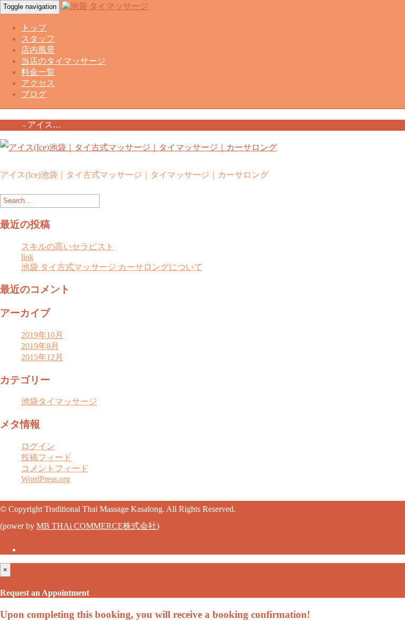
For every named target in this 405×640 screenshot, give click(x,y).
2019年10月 (42, 335)
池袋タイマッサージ (59, 401)
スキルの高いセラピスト (67, 246)
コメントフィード (55, 468)
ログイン (38, 446)
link (27, 257)
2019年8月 (40, 346)
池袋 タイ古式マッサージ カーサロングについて (111, 267)
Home (10, 124)
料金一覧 (38, 71)
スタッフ (38, 38)
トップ (33, 27)
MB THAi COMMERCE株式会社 (96, 525)
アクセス (38, 83)
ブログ (33, 94)
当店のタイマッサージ (63, 60)
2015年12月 (42, 357)
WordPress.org (45, 478)
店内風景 (38, 49)
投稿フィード (46, 457)
